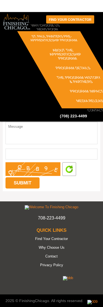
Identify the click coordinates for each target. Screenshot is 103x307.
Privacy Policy (51, 265)
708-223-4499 (51, 218)
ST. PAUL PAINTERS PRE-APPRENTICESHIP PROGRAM (53, 38)
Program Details (73, 68)
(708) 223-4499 (73, 116)
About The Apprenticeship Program (65, 54)
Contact (51, 256)
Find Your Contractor (51, 239)
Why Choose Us (52, 247)
